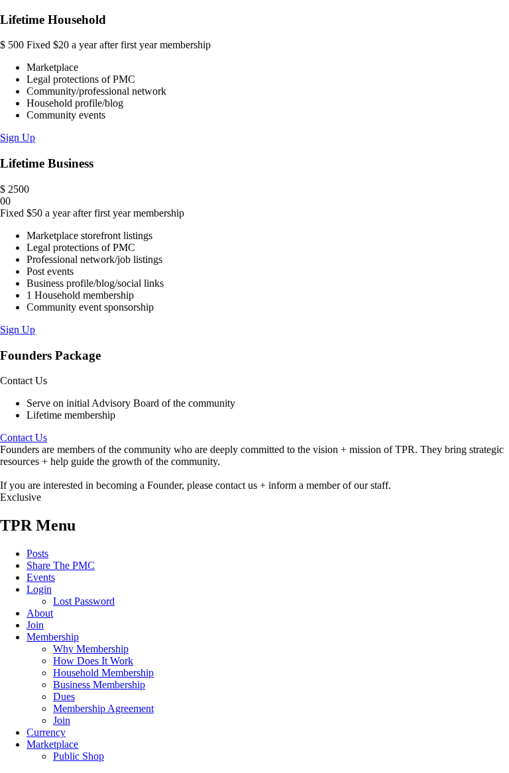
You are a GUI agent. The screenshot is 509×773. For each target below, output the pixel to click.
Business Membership (99, 684)
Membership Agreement (103, 708)
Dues (64, 696)
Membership (53, 637)
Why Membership (91, 648)
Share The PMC (61, 565)
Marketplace (52, 744)
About (40, 613)
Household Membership (103, 672)
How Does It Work (93, 660)
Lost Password (84, 601)
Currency (46, 732)
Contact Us (23, 437)
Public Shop (78, 756)
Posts (37, 553)
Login (39, 589)
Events (41, 577)
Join (35, 625)
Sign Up (17, 137)
